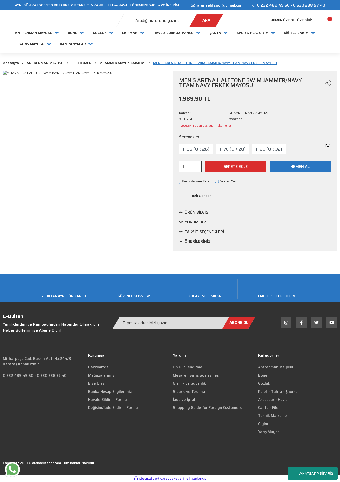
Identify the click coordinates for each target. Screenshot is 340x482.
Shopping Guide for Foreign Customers (207, 408)
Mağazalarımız (101, 375)
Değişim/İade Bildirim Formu (113, 408)
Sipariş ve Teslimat (190, 392)
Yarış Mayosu (270, 432)
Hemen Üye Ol (283, 20)
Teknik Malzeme (272, 416)
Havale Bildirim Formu (107, 399)
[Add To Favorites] (318, 82)
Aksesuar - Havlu (273, 399)
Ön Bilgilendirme (187, 367)
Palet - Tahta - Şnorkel (278, 392)
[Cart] (324, 20)
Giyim (263, 424)
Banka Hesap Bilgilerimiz (110, 392)
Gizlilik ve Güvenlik (189, 383)
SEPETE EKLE (236, 166)
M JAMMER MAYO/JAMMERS (248, 112)
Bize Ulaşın (98, 383)
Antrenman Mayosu (275, 367)
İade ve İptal (184, 399)
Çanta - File (268, 408)
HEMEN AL (300, 166)
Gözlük (264, 383)
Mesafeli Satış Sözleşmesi (196, 375)
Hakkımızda (98, 367)
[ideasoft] (144, 478)
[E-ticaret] (169, 478)
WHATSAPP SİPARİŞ (316, 473)
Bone (262, 375)
